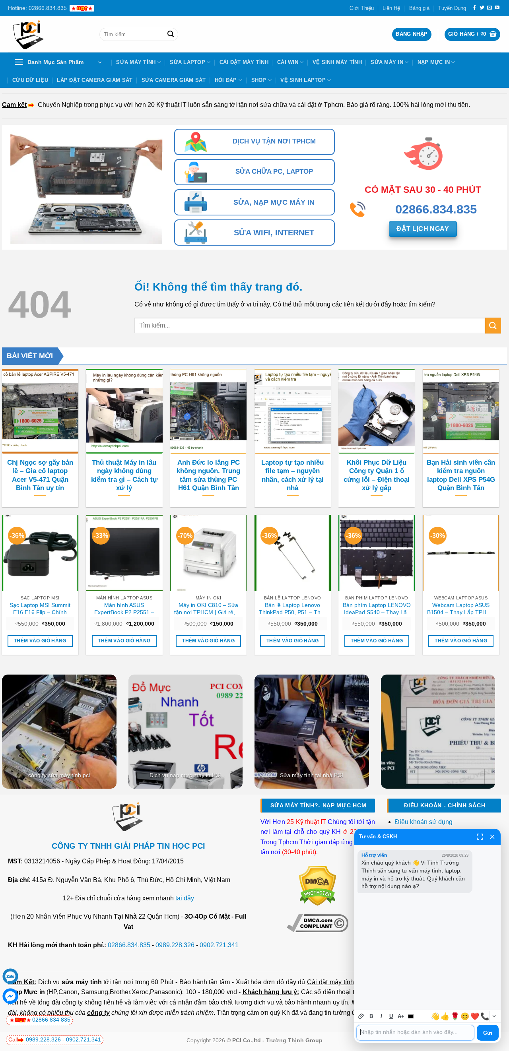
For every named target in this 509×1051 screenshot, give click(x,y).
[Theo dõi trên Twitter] (482, 8)
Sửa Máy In (387, 62)
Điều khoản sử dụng (424, 821)
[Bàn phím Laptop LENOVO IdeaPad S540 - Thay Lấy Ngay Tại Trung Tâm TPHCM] (376, 553)
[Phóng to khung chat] (480, 837)
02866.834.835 (129, 945)
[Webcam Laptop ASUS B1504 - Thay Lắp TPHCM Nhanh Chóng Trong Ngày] (461, 553)
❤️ (474, 1016)
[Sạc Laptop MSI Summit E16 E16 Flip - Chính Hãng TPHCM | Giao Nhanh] (40, 553)
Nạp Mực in (27, 992)
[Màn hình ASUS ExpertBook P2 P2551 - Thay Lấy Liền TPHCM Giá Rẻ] (124, 553)
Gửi (487, 1033)
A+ (401, 1016)
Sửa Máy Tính (135, 62)
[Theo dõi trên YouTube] (497, 8)
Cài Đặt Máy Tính (244, 62)
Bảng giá (419, 8)
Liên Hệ (391, 8)
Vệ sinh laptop (303, 80)
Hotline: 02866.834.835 (37, 8)
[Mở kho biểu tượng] (494, 1016)
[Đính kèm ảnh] (361, 1016)
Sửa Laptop (187, 62)
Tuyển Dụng (452, 8)
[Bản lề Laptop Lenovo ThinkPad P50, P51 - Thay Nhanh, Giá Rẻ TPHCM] (292, 553)
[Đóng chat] (492, 837)
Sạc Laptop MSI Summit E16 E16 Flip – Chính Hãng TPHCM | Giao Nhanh (40, 609)
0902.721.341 (219, 945)
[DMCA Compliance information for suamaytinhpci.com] (317, 922)
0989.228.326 (174, 945)
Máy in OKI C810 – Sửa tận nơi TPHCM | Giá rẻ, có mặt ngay (208, 609)
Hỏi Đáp (226, 80)
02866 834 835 (51, 1019)
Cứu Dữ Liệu (30, 80)
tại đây (184, 898)
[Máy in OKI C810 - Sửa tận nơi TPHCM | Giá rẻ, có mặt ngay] (208, 553)
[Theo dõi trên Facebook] (474, 8)
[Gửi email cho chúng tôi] (489, 8)
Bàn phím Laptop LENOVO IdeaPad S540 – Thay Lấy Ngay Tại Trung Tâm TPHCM (377, 609)
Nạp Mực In (434, 62)
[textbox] (415, 1033)
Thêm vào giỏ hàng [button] (40, 640)
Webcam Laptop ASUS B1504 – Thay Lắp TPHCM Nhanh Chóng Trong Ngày (461, 609)
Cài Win (287, 62)
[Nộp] (170, 34)
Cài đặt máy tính (330, 982)
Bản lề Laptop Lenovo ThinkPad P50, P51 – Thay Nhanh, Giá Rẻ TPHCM (292, 609)
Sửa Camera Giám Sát (174, 80)
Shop (258, 80)
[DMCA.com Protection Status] (317, 885)
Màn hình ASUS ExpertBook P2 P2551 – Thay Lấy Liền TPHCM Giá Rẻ (124, 609)
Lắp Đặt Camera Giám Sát (94, 80)
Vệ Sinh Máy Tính (337, 62)
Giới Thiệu (362, 8)
